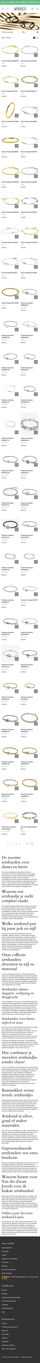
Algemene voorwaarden (10, 1259)
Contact (4, 1323)
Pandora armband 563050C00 (27, 763)
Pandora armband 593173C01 (8, 504)
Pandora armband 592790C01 (8, 536)
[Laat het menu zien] (2, 9)
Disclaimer (5, 1262)
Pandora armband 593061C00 (27, 504)
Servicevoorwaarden (9, 1269)
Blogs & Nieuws (7, 1273)
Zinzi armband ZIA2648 (29, 182)
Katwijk (4, 1255)
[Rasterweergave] (34, 38)
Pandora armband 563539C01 (27, 731)
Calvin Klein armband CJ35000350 (9, 828)
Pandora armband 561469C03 (27, 795)
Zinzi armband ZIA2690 (29, 121)
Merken (4, 1290)
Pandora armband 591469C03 (27, 569)
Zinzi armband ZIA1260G (10, 303)
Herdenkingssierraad (9, 1301)
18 (27, 844)
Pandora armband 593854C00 (27, 439)
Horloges (5, 1305)
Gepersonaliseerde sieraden (11, 1297)
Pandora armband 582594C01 (27, 666)
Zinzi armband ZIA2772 (9, 91)
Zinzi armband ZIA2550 (10, 242)
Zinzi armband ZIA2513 (9, 273)
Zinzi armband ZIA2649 (29, 152)
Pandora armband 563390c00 (8, 763)
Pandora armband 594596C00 (8, 369)
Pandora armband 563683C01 (8, 731)
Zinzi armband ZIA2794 (29, 61)
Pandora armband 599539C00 (8, 336)
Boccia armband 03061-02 (29, 828)
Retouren (5, 1331)
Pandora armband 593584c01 (27, 472)
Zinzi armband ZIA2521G (29, 242)
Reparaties (5, 1341)
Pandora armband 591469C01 (8, 601)
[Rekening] (32, 9)
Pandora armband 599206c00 (27, 336)
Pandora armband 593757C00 (8, 472)
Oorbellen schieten (8, 1345)
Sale (3, 1312)
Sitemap (4, 1266)
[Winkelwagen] (37, 9)
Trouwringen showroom (10, 1327)
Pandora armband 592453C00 (27, 536)
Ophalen (4, 1338)
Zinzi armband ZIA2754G (10, 121)
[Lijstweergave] (37, 38)
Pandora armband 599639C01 (27, 304)
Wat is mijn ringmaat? (9, 1349)
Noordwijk (5, 1251)
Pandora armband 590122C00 (8, 633)
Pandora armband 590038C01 (27, 633)
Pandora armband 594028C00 (27, 401)
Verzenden (5, 1334)
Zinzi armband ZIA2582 (29, 212)
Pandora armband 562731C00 (8, 795)
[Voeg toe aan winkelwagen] (17, 55)
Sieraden (5, 1294)
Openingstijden (7, 1248)
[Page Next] (31, 843)
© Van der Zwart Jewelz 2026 (10, 1357)
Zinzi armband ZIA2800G (10, 61)
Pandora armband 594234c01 (8, 401)
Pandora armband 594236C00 (27, 369)
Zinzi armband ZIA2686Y (10, 152)
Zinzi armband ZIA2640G (10, 212)
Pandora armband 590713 (29, 600)
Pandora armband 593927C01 (8, 439)
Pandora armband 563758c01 (27, 698)
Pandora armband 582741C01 (8, 666)
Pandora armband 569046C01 (8, 698)
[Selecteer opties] (36, 329)
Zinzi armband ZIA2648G (10, 182)
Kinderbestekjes (7, 1308)
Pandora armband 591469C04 (8, 569)
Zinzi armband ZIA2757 (29, 91)
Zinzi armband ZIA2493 (29, 273)
